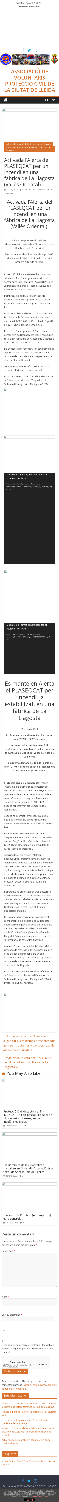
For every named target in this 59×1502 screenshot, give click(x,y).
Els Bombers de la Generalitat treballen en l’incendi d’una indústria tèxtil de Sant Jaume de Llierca (28, 1168)
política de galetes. (40, 1497)
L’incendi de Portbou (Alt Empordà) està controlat (27, 1216)
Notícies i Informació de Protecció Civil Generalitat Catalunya (28, 148)
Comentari (8, 1250)
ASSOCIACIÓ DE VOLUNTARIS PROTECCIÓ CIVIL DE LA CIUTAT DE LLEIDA (29, 80)
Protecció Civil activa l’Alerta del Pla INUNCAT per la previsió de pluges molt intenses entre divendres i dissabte (28, 1431)
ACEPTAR (30, 1500)
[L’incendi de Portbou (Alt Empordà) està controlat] (29, 1184)
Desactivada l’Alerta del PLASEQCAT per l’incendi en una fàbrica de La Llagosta (27, 1062)
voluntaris (26, 189)
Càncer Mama (35, 1461)
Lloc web (6, 1330)
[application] (29, 518)
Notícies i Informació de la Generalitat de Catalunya (28, 144)
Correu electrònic (12, 1314)
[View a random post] (53, 100)
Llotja (48, 1461)
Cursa (26, 1461)
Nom (5, 1296)
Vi (9, 1465)
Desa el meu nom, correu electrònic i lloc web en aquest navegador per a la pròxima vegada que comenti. (28, 1348)
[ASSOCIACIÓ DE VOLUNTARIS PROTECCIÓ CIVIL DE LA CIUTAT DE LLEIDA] (29, 55)
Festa (43, 1461)
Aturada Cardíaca (9, 1461)
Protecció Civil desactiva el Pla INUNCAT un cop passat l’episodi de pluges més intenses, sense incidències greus (27, 1116)
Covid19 (20, 1461)
